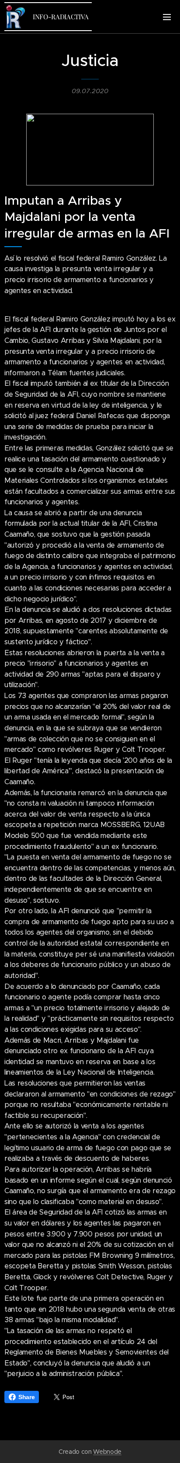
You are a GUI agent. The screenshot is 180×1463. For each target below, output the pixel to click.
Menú (167, 16)
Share (26, 1396)
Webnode (107, 1452)
